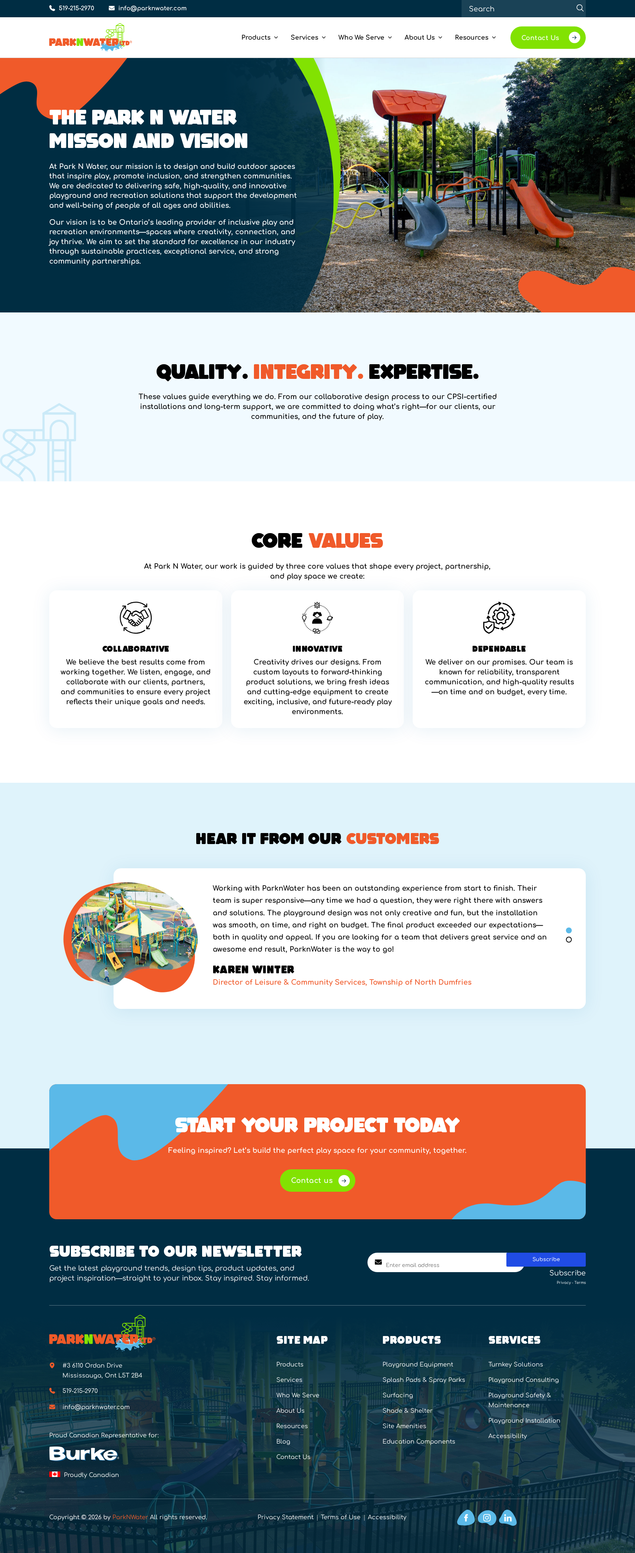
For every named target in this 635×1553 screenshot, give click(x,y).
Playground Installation (524, 1421)
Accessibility (507, 1436)
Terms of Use (340, 1517)
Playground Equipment (418, 1364)
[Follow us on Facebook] (466, 1517)
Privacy (564, 1283)
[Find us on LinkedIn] (508, 1517)
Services (289, 1380)
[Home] (103, 37)
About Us (290, 1411)
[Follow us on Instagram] (487, 1517)
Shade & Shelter (408, 1411)
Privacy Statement (285, 1517)
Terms (580, 1283)
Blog (283, 1441)
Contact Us (293, 1457)
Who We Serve (297, 1395)
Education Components (419, 1441)
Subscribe (546, 1259)
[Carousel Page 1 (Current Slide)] (569, 930)
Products (290, 1364)
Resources (292, 1426)
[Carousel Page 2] (569, 939)
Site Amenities (404, 1426)
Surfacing (398, 1395)
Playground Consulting (523, 1380)
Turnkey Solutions (515, 1364)
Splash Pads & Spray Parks (424, 1380)
